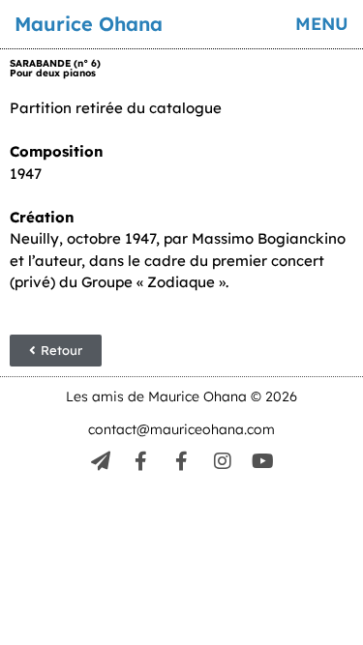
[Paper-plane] (100, 461)
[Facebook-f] (141, 461)
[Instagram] (222, 461)
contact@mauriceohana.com (181, 429)
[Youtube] (263, 461)
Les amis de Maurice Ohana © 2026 (181, 396)
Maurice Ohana (89, 24)
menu (321, 24)
